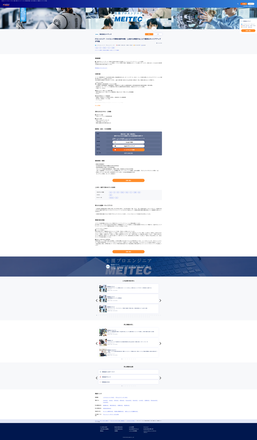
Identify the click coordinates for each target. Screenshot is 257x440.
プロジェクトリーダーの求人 (121, 397)
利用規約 (114, 138)
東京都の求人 (106, 405)
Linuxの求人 (105, 402)
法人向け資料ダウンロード (134, 428)
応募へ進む (128, 180)
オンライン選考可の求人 (108, 411)
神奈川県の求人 (113, 405)
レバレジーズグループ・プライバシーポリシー (133, 138)
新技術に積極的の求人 (119, 411)
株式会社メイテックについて (101, 68)
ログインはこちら (128, 153)
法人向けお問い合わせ (119, 428)
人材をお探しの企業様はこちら (248, 6)
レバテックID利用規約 (120, 138)
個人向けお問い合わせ (119, 426)
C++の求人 (141, 400)
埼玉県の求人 (127, 405)
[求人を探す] (238, 3)
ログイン (251, 3)
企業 (158, 34)
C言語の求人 (147, 400)
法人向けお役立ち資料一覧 (148, 428)
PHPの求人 (116, 400)
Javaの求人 (105, 400)
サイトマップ (145, 426)
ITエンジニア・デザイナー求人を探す (111, 414)
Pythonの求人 (129, 400)
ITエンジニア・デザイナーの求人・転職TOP (101, 420)
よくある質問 (131, 426)
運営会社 (101, 430)
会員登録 (243, 3)
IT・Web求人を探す (103, 426)
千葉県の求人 (120, 405)
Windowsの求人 (154, 400)
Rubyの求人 (135, 400)
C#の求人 (111, 400)
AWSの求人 (122, 400)
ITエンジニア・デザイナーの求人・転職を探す (117, 420)
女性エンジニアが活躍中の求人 (131, 411)
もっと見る (97, 105)
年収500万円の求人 (107, 408)
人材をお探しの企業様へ (104, 428)
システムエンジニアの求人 (108, 397)
